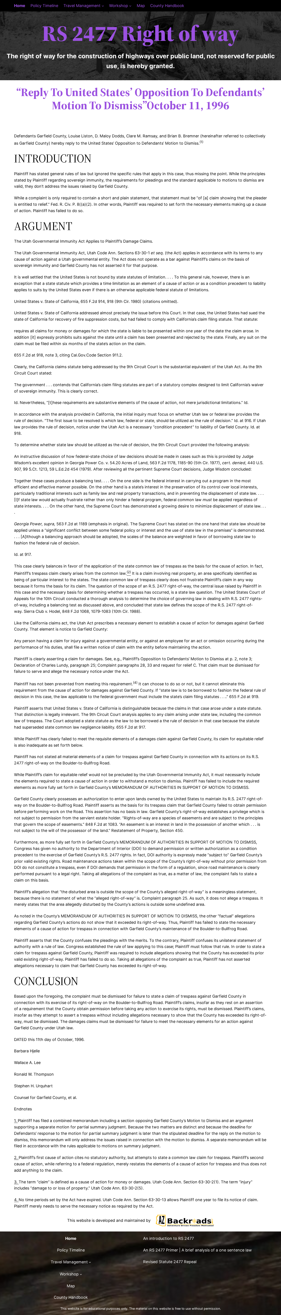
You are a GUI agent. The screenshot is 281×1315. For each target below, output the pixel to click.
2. (16, 1157)
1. (16, 1120)
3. (16, 1182)
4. (16, 1199)
